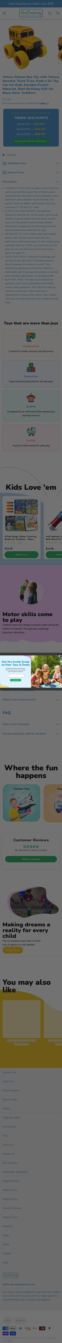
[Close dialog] (61, 656)
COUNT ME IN (15, 680)
